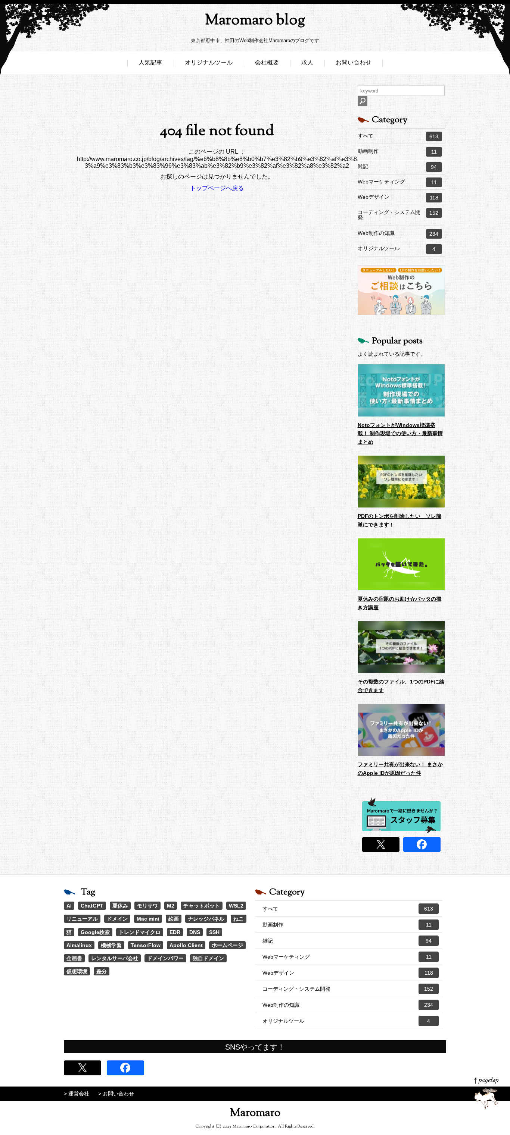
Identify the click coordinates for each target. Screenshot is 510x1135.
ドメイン (117, 919)
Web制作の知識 (398, 233)
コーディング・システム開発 (398, 214)
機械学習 (111, 945)
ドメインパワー (165, 958)
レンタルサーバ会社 (114, 958)
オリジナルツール (209, 62)
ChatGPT (92, 906)
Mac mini (148, 919)
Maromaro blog (255, 20)
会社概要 (267, 62)
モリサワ (147, 906)
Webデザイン (398, 197)
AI (69, 906)
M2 (170, 906)
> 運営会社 (76, 1094)
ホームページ (227, 945)
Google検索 (95, 932)
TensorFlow (146, 945)
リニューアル (82, 919)
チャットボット (201, 906)
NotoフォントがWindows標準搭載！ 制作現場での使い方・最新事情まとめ (400, 433)
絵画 (173, 919)
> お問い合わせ (116, 1094)
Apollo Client (186, 945)
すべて (398, 136)
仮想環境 (76, 971)
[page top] (486, 1093)
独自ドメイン (208, 958)
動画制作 (397, 151)
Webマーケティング (397, 182)
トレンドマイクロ (140, 932)
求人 (307, 62)
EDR (175, 932)
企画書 (74, 958)
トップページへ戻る (217, 188)
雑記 (397, 166)
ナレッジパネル (206, 919)
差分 (101, 971)
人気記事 (150, 62)
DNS (194, 932)
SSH (214, 932)
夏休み (120, 906)
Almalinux (79, 945)
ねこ (238, 919)
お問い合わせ (353, 62)
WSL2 (236, 906)
